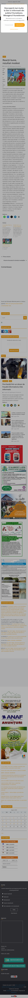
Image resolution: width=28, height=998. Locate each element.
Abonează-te (19, 25)
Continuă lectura (14, 29)
